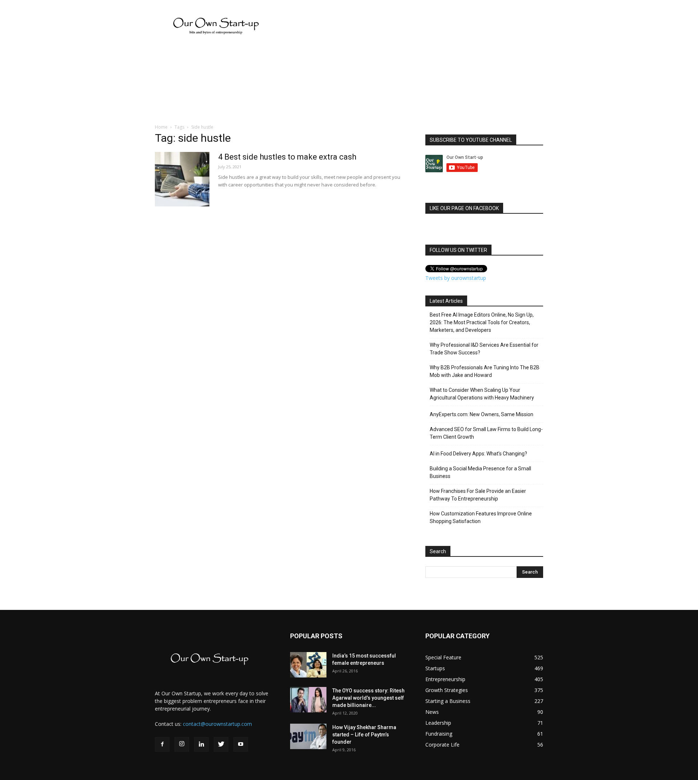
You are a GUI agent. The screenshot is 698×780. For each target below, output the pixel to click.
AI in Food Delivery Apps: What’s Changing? (478, 454)
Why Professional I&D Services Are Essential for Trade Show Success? (484, 348)
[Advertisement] (22, 187)
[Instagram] (181, 744)
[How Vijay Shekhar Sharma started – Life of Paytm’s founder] (308, 736)
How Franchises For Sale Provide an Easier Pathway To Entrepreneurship (478, 495)
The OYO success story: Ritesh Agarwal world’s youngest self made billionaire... (368, 698)
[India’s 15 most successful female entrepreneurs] (308, 665)
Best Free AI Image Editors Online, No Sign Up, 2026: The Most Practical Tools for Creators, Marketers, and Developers (482, 322)
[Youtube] (240, 744)
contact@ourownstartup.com (217, 723)
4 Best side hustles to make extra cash (287, 156)
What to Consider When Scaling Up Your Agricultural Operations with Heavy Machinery (482, 394)
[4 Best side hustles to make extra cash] (182, 179)
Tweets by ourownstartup (455, 277)
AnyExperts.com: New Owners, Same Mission (481, 414)
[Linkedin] (201, 744)
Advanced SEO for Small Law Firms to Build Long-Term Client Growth (486, 433)
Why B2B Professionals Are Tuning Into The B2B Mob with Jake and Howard (484, 371)
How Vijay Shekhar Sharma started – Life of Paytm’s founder (364, 734)
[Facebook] (162, 744)
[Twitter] (221, 744)
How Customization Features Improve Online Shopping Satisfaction (481, 517)
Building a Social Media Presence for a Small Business (480, 472)
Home (161, 127)
